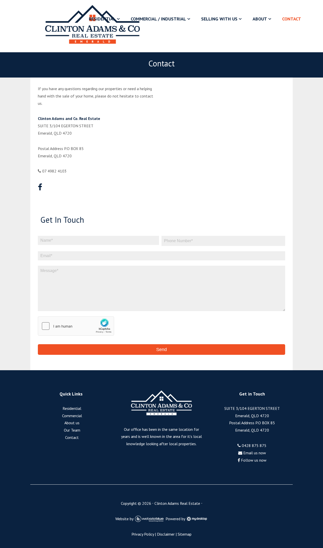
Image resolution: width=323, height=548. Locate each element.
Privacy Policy (142, 534)
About (260, 19)
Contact (291, 19)
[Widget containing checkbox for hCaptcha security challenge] (76, 326)
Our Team (72, 430)
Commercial (72, 415)
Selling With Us (219, 19)
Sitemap (185, 534)
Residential (102, 19)
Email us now (254, 452)
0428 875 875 (253, 445)
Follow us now (253, 460)
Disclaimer (166, 534)
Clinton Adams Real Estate (177, 503)
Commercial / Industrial (158, 19)
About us (71, 422)
